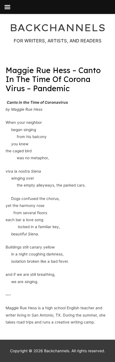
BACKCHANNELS (57, 27)
